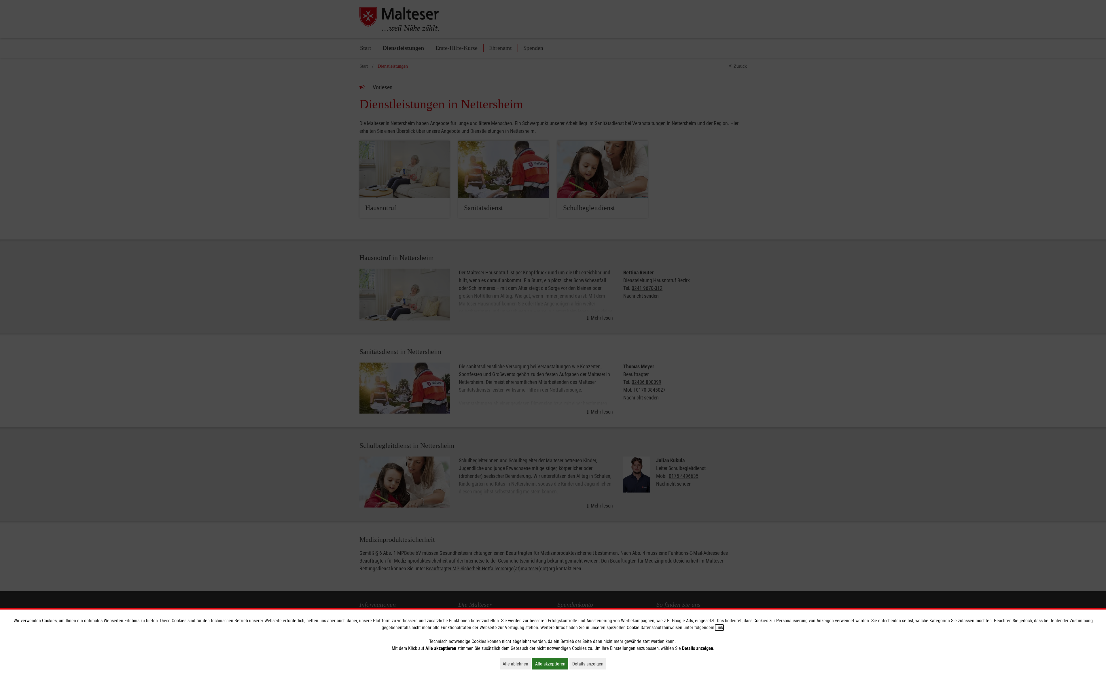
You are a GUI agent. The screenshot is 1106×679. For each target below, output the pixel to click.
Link (719, 627)
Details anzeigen (589, 664)
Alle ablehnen (517, 664)
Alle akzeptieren (551, 664)
